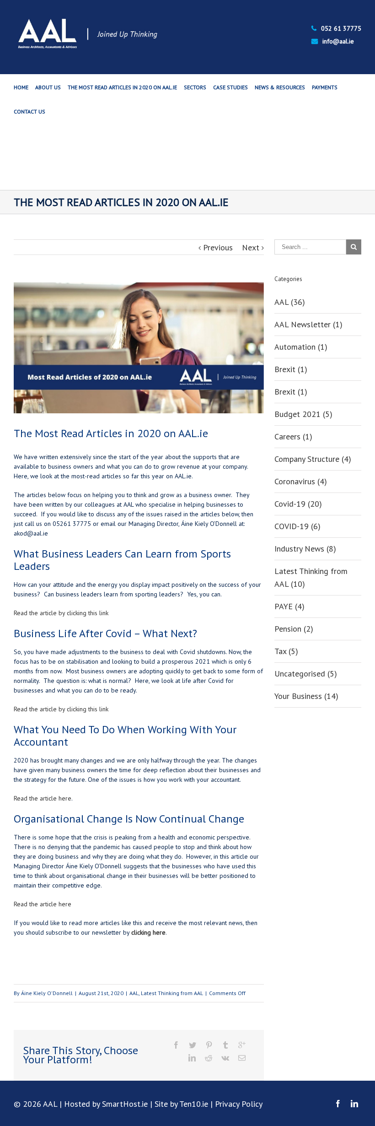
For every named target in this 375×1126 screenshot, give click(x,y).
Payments (325, 87)
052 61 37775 (341, 28)
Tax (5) (286, 651)
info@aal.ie (338, 41)
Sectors (195, 87)
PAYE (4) (289, 606)
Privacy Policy (238, 1104)
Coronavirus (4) (300, 481)
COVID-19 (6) (297, 526)
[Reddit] (208, 1057)
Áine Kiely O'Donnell (47, 993)
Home (21, 87)
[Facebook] (176, 1045)
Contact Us (29, 111)
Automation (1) (300, 346)
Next (250, 247)
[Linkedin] (192, 1057)
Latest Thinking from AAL (172, 993)
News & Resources (280, 87)
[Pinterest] (209, 1045)
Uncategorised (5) (305, 673)
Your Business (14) (306, 696)
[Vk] (225, 1057)
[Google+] (242, 1045)
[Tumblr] (225, 1045)
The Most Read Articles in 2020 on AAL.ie (122, 87)
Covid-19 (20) (298, 503)
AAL (134, 993)
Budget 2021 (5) (303, 414)
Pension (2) (293, 628)
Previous (218, 247)
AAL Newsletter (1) (308, 324)
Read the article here (42, 798)
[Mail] (242, 1057)
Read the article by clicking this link (61, 613)
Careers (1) (293, 436)
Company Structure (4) (312, 459)
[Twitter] (192, 1045)
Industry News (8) (305, 548)
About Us (48, 87)
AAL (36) (289, 302)
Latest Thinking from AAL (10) (311, 577)
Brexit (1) (290, 369)
